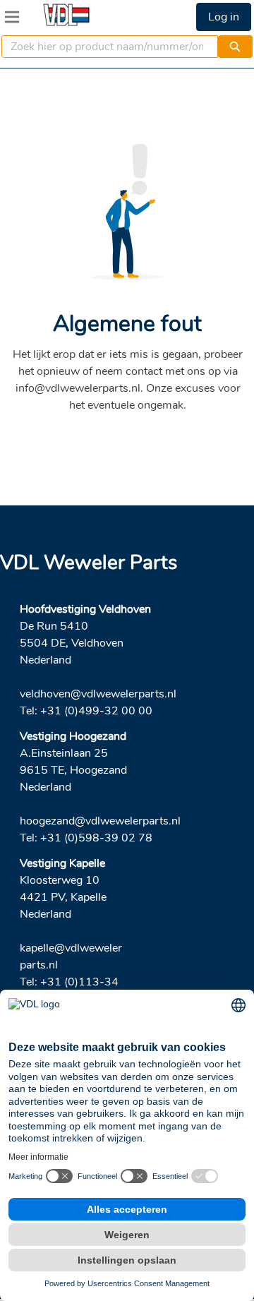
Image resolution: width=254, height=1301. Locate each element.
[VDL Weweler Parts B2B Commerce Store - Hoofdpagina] (66, 15)
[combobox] (104, 46)
